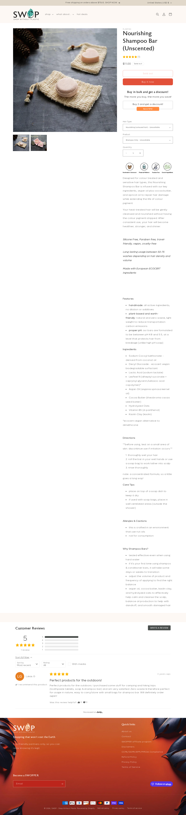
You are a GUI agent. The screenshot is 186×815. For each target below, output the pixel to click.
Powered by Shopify (86, 808)
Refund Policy (129, 757)
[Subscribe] (62, 783)
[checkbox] (80, 664)
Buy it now (148, 81)
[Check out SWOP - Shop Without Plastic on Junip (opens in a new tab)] (99, 712)
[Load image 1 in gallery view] (21, 143)
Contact (126, 736)
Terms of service (134, 808)
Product (126, 134)
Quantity (127, 147)
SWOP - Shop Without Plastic (63, 808)
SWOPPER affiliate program (137, 741)
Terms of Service (131, 767)
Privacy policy (118, 808)
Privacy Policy (129, 762)
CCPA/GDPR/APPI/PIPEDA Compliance (142, 752)
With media (79, 664)
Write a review (159, 628)
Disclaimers (128, 746)
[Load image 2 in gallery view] (39, 143)
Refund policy (103, 808)
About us (127, 731)
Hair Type (127, 121)
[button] (49, 14)
